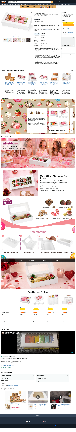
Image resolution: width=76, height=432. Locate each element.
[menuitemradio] (72, 352)
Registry (65, 4)
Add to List (64, 49)
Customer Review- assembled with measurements (14, 333)
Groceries (34, 4)
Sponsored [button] (2, 389)
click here (28, 381)
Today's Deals (45, 4)
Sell (58, 4)
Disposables (22, 9)
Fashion (61, 4)
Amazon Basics (17, 4)
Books (50, 4)
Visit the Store (51, 131)
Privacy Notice (30, 425)
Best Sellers (23, 4)
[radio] (5, 40)
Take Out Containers (27, 9)
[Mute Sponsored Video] (24, 402)
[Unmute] (73, 352)
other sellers (47, 29)
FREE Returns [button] (36, 28)
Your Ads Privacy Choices (50, 425)
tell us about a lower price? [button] (13, 385)
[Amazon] (4, 1)
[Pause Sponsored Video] (24, 400)
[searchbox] (31, 2)
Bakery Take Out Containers (35, 9)
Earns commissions (16, 332)
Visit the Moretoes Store (38, 16)
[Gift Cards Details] (56, 4)
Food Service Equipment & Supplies (13, 9)
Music (69, 4)
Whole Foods (39, 4)
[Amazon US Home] (28, 422)
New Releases (29, 4)
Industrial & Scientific (4, 9)
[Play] (2, 352)
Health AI (6, 4)
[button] (2, 4)
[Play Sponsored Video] (38, 397)
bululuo (68, 28)
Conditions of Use (24, 425)
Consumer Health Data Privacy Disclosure (39, 425)
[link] (10, 84)
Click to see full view (16, 36)
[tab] (19, 260)
